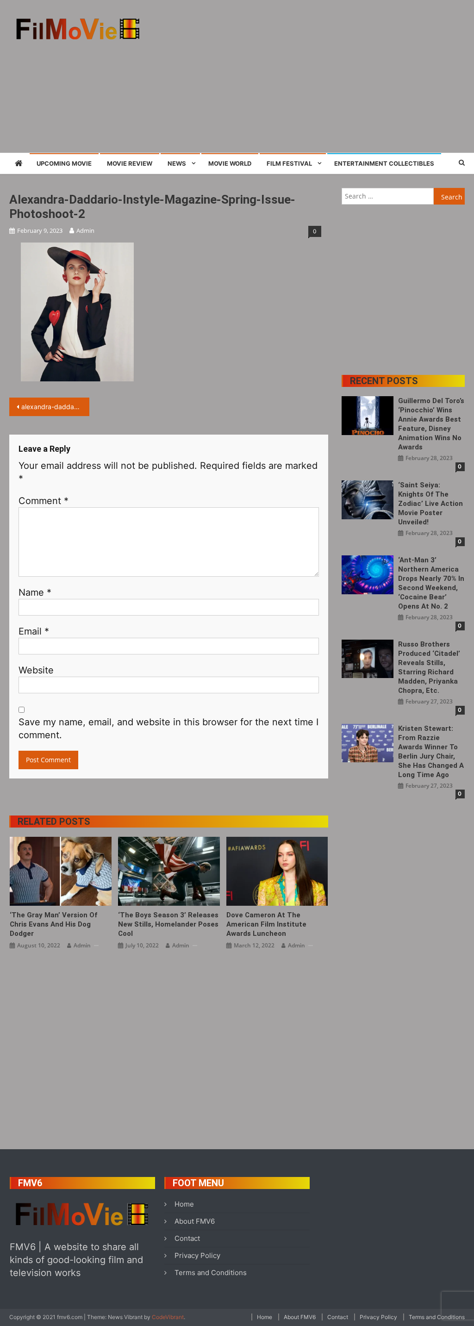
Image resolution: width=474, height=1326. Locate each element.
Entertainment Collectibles (384, 163)
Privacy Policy (197, 1255)
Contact (187, 1238)
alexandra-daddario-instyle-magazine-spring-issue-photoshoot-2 (55, 407)
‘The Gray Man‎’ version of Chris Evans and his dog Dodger (53, 924)
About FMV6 (195, 1221)
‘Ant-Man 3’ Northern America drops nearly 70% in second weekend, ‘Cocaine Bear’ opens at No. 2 (431, 583)
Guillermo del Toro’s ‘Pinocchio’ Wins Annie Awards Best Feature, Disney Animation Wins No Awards (431, 424)
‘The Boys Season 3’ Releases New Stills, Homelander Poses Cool (168, 924)
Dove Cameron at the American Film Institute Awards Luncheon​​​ (266, 924)
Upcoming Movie (64, 163)
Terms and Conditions (211, 1272)
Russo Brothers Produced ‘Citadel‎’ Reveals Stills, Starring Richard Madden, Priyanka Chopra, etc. (429, 667)
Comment (44, 500)
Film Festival (289, 163)
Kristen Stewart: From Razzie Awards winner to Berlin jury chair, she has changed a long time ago (431, 751)
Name (35, 592)
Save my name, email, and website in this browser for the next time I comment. (168, 728)
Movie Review (129, 163)
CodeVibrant (168, 1317)
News (177, 163)
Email (34, 631)
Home (184, 1204)
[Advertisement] (321, 76)
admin (85, 230)
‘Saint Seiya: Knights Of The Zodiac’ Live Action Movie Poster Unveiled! (430, 503)
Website (36, 670)
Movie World (229, 163)
